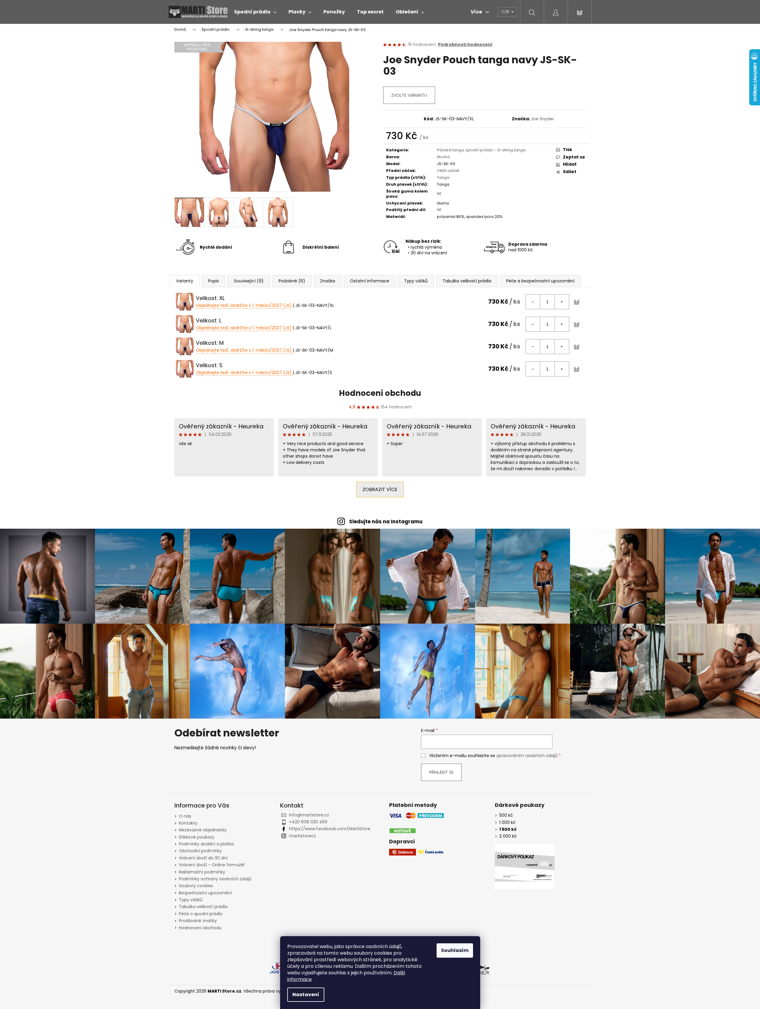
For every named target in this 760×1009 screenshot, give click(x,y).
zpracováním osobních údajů (527, 756)
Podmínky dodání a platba (206, 844)
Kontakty (188, 823)
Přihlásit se (441, 772)
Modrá (443, 157)
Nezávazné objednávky (203, 830)
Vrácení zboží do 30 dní (203, 858)
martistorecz (302, 836)
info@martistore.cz (309, 815)
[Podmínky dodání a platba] (416, 823)
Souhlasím (455, 950)
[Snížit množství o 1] (533, 302)
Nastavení (305, 994)
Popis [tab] (213, 281)
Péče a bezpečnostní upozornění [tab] (540, 281)
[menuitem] (255, 12)
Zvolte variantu (409, 95)
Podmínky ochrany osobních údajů (215, 879)
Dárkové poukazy (196, 837)
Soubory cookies (196, 886)
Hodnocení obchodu (380, 393)
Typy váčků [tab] (416, 281)
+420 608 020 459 (308, 822)
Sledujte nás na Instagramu (386, 521)
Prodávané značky (198, 921)
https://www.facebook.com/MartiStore (329, 829)
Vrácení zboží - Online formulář (212, 865)
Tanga (443, 177)
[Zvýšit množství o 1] (562, 302)
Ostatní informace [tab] (369, 281)
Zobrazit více (380, 489)
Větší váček (448, 170)
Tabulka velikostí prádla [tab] (467, 281)
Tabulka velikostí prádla (203, 907)
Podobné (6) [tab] (292, 281)
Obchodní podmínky (200, 851)
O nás (185, 816)
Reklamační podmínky (202, 872)
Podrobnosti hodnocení (465, 44)
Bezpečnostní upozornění (205, 893)
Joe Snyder (542, 119)
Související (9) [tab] (249, 281)
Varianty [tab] (184, 281)
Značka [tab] (327, 281)
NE (439, 193)
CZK (506, 12)
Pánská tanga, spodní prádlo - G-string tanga (481, 150)
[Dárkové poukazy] (525, 866)
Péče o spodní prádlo (200, 914)
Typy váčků (190, 900)
